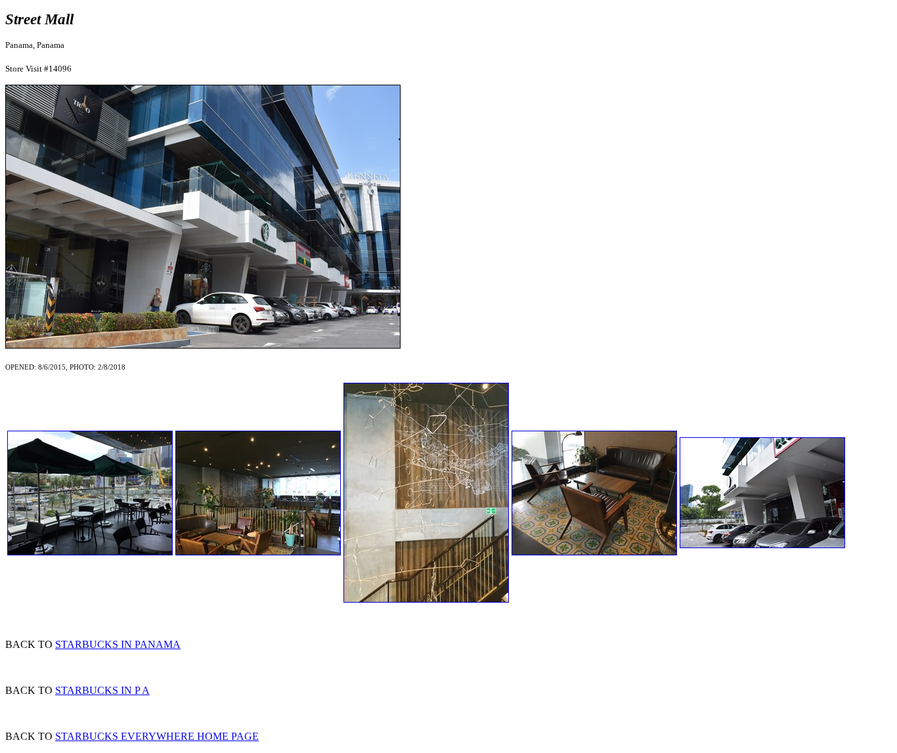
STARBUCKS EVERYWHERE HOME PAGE (157, 736)
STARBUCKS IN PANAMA (118, 644)
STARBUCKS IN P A (102, 690)
